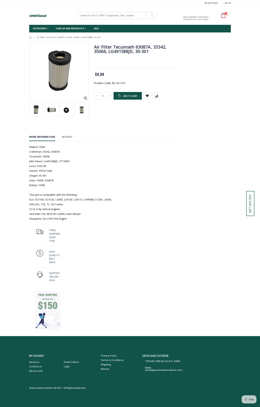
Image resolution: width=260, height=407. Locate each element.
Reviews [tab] (67, 136)
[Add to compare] (156, 96)
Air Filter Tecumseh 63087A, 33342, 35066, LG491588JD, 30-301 (130, 49)
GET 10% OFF (250, 203)
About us (34, 362)
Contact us (35, 366)
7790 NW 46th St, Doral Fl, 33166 (162, 361)
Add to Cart (130, 96)
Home (30, 37)
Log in (227, 3)
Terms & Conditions (112, 360)
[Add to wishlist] (147, 96)
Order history (71, 362)
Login (67, 366)
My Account (211, 3)
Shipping (106, 364)
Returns (105, 369)
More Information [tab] (42, 136)
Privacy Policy (109, 355)
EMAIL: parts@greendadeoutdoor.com (163, 369)
